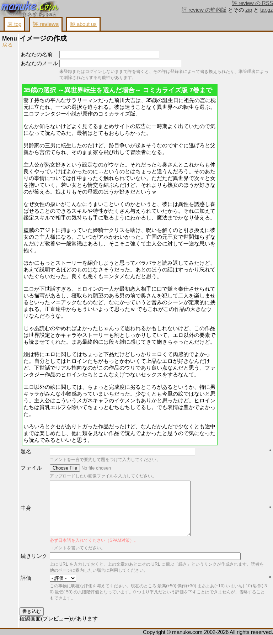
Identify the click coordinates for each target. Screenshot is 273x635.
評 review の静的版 (204, 10)
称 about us (83, 24)
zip (248, 10)
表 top (14, 24)
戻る (7, 45)
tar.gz (266, 10)
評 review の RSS (252, 3)
